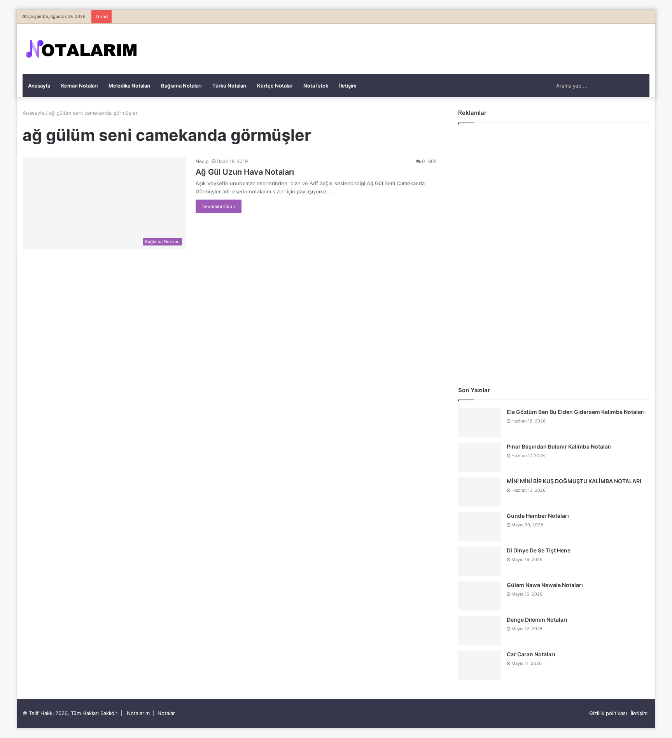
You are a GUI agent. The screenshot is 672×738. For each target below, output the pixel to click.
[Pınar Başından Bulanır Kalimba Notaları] (479, 457)
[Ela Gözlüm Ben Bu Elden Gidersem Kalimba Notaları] (479, 422)
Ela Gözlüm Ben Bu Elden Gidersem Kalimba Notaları (576, 411)
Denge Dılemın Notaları (537, 619)
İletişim (348, 85)
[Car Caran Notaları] (479, 665)
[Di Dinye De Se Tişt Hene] (479, 561)
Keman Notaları (79, 85)
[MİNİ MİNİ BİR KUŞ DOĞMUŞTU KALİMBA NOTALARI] (479, 492)
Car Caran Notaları (531, 654)
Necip (202, 161)
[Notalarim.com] (81, 48)
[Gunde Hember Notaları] (479, 526)
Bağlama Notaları (181, 85)
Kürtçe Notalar (274, 85)
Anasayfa (39, 85)
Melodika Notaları (129, 85)
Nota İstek (315, 85)
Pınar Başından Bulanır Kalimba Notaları (559, 446)
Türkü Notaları (229, 85)
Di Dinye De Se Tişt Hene (538, 550)
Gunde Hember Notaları (538, 515)
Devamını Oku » (218, 206)
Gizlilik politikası (608, 713)
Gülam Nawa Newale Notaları (545, 585)
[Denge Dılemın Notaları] (479, 630)
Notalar (166, 713)
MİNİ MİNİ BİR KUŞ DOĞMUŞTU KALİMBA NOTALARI (574, 481)
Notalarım (138, 713)
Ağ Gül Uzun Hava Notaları (245, 172)
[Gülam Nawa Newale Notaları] (479, 595)
